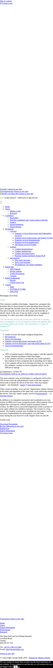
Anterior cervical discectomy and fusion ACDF (23, 341)
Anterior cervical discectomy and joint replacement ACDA (28, 343)
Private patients (16, 271)
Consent (13, 276)
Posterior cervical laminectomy (27, 242)
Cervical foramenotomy (14, 346)
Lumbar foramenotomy (24, 249)
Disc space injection (22, 260)
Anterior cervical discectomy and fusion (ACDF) (34, 238)
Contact (8, 285)
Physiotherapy (10, 337)
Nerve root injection (22, 262)
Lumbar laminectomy (23, 251)
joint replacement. (34, 385)
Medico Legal (15, 211)
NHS (12, 287)
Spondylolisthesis (16, 224)
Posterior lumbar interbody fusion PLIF (30, 256)
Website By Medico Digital (39, 658)
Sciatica (13, 222)
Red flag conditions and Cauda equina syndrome (29, 220)
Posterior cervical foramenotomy (27, 240)
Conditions (9, 216)
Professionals (5, 630)
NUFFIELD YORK (18, 289)
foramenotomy (41, 393)
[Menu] (1, 202)
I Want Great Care (17, 282)
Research (13, 213)
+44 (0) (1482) (12, 647)
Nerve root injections (13, 339)
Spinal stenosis (15, 227)
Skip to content (6, 1)
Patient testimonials (12, 278)
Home (7, 207)
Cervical (13, 231)
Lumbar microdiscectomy (25, 253)
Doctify (13, 280)
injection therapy (6, 396)
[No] (19, 667)
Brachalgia (14, 218)
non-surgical (14, 258)
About (7, 209)
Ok (16, 667)
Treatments (9, 229)
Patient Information (7, 627)
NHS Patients (15, 269)
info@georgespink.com (15, 649)
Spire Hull (14, 291)
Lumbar (13, 247)
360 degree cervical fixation (25, 245)
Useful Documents (17, 274)
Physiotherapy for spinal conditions (28, 265)
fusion (22, 385)
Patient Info (9, 267)
